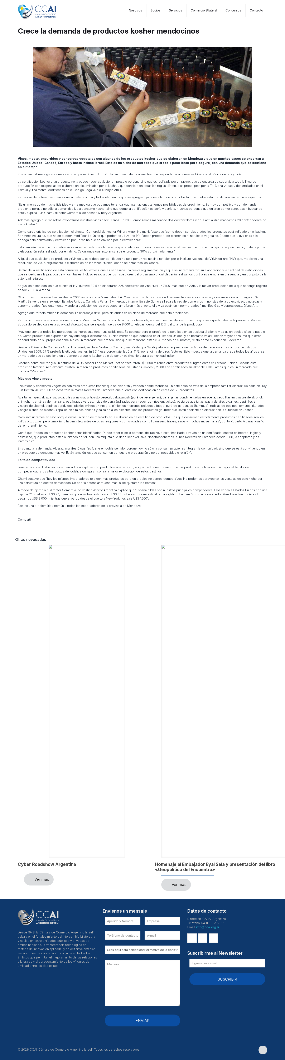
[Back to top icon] (263, 1050)
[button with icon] (192, 938)
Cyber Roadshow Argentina (47, 864)
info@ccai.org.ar (207, 927)
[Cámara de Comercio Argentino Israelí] (39, 10)
